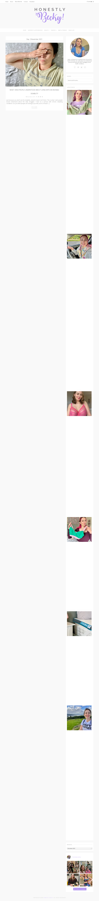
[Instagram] (93, 1)
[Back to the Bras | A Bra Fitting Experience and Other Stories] (79, 403)
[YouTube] (91, 1)
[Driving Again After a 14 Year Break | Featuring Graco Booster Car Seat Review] (79, 246)
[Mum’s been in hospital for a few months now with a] (86, 867)
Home (6, 1)
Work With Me (18, 1)
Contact (26, 1)
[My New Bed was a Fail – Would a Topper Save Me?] (79, 623)
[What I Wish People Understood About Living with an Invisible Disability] (34, 64)
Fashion (53, 30)
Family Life (71, 30)
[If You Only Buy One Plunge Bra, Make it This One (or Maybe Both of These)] (79, 102)
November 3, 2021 (31, 96)
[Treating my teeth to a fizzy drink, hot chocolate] (73, 880)
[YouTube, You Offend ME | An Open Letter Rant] (79, 529)
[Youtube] (81, 67)
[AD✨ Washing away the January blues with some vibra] (86, 880)
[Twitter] (89, 1)
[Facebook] (87, 1)
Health (46, 30)
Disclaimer (32, 1)
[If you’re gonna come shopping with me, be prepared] (73, 867)
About (11, 1)
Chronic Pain (10, 85)
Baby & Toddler (62, 30)
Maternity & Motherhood (35, 30)
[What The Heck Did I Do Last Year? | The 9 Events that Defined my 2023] (79, 717)
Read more (34, 107)
